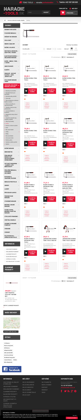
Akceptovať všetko (71, 417)
